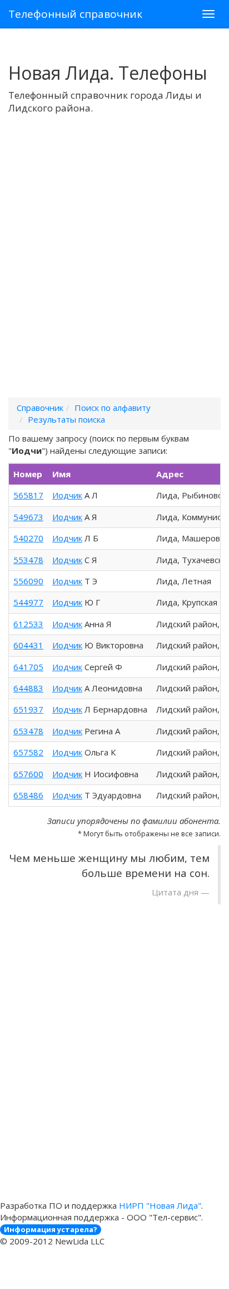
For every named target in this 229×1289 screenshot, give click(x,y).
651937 (28, 709)
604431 (28, 645)
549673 (28, 516)
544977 (28, 602)
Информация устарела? (50, 1229)
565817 (28, 495)
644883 (28, 688)
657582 (28, 752)
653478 (28, 730)
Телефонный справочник (75, 14)
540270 (28, 538)
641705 (28, 666)
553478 (28, 559)
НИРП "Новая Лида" (160, 1205)
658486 (28, 795)
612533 (28, 623)
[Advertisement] (114, 270)
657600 (28, 773)
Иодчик (67, 495)
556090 (28, 581)
